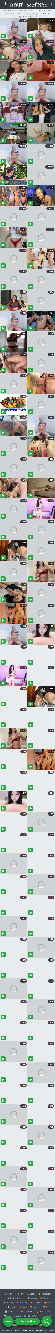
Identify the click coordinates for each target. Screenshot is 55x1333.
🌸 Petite (11, 1307)
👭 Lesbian (35, 1307)
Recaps (32, 1330)
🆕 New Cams (11, 1311)
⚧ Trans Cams (43, 1311)
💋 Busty (23, 1307)
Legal (51, 1330)
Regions (18, 1330)
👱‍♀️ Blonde (8, 1302)
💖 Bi (45, 1307)
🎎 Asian (8, 1293)
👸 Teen (44, 1298)
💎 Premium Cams (12, 1316)
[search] (46, 1321)
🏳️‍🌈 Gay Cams (27, 1311)
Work (25, 1330)
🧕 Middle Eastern (16, 1298)
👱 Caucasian (44, 1293)
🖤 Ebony (19, 1293)
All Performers (42, 1330)
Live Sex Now (28, 1321)
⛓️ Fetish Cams (31, 1316)
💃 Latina (31, 1293)
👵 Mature (32, 1298)
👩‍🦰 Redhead (36, 1302)
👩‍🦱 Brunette (21, 1302)
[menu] (8, 1321)
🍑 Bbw (47, 1302)
